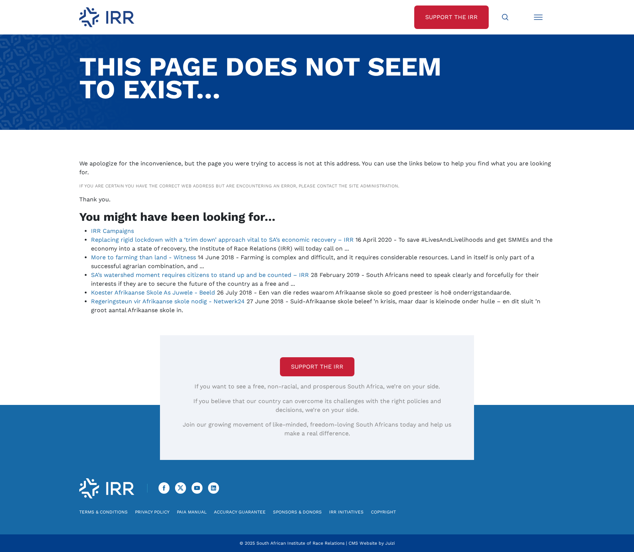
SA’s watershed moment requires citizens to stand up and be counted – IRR (200, 274)
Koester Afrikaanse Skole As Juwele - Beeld (153, 292)
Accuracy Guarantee (240, 512)
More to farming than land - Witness (143, 257)
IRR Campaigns (112, 230)
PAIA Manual (192, 512)
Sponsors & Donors (297, 512)
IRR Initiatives (346, 512)
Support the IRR (317, 366)
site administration (373, 186)
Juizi (390, 543)
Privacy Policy (152, 512)
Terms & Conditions (103, 512)
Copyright (383, 512)
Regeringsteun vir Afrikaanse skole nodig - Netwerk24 (168, 301)
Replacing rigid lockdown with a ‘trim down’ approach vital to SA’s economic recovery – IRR (222, 239)
